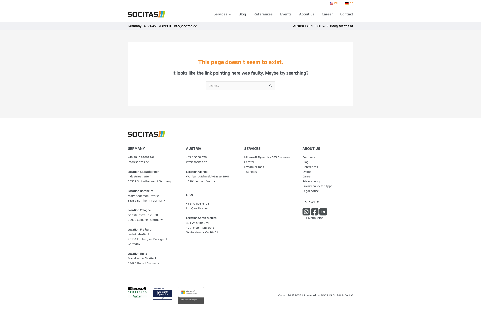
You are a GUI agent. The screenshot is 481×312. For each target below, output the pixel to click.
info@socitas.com (197, 208)
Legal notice (311, 191)
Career (307, 176)
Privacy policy (311, 181)
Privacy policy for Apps (317, 186)
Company (309, 157)
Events (307, 172)
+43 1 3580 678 (196, 157)
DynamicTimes (254, 167)
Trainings (250, 172)
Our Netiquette (313, 218)
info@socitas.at (196, 162)
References (310, 167)
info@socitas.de (138, 162)
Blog (306, 162)
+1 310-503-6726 (197, 203)
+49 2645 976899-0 (141, 157)
